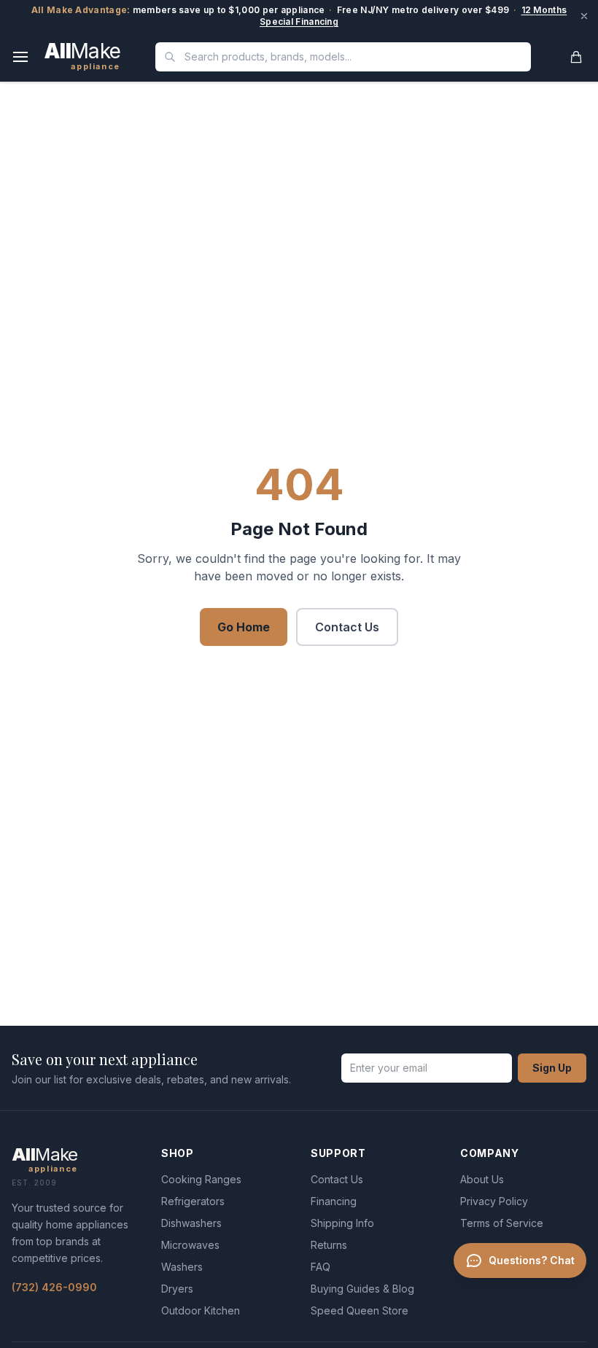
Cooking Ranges (201, 1179)
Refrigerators (193, 1201)
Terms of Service (501, 1223)
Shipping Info (342, 1223)
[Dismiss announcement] (584, 16)
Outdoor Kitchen (200, 1310)
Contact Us (347, 627)
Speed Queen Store (359, 1310)
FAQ (320, 1267)
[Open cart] (576, 57)
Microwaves (190, 1245)
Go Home (243, 627)
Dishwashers (191, 1223)
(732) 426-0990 (54, 1287)
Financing (334, 1201)
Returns (329, 1245)
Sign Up (552, 1067)
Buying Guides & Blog (362, 1288)
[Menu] (20, 56)
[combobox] (343, 56)
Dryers (177, 1288)
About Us (482, 1179)
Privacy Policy (494, 1201)
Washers (182, 1267)
